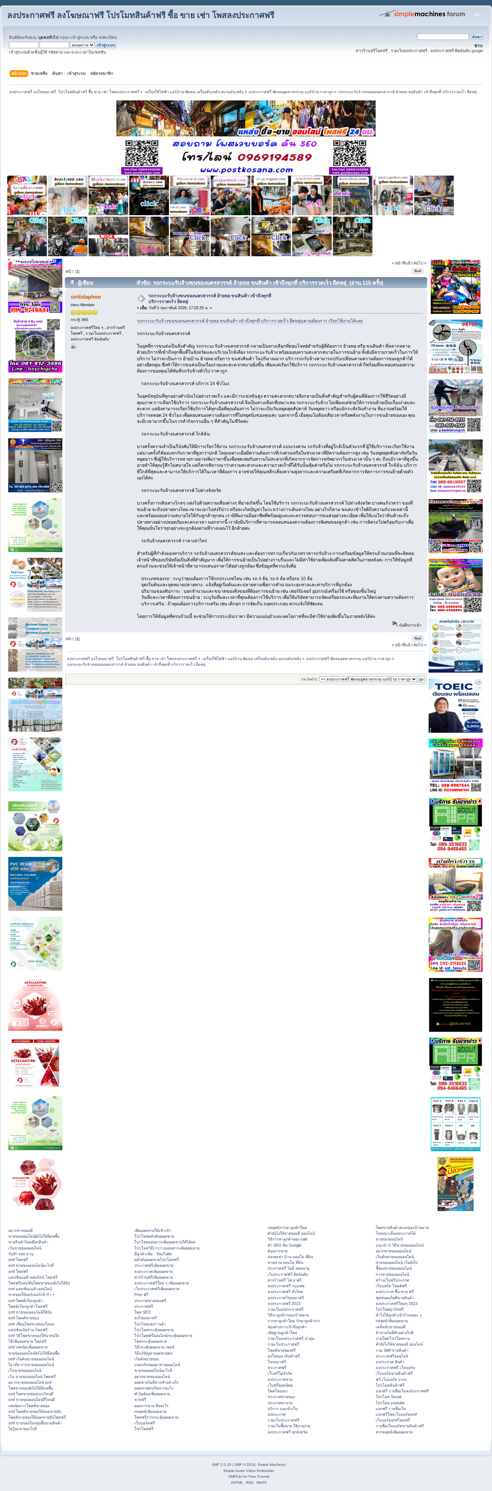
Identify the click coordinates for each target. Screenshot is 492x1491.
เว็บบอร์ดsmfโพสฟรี (393, 1420)
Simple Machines (272, 1465)
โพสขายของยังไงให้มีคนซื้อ (30, 1388)
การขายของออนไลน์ (392, 1274)
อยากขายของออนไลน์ (152, 1376)
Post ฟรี (141, 1294)
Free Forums (259, 1476)
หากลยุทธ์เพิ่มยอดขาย (394, 1432)
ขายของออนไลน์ (389, 1239)
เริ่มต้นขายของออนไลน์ (395, 1257)
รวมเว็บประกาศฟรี (283, 1344)
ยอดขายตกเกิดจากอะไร (154, 1388)
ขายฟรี (140, 1399)
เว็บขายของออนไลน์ (24, 1370)
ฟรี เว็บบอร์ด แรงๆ (391, 1379)
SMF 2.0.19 (221, 1465)
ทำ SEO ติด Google (284, 1245)
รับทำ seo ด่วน (20, 1254)
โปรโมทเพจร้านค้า (150, 1324)
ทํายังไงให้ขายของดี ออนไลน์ (291, 1233)
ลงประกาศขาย (280, 1379)
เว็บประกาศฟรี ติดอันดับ (288, 1274)
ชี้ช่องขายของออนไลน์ (394, 1268)
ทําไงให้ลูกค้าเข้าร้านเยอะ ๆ (399, 1315)
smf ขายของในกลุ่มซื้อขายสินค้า (35, 1423)
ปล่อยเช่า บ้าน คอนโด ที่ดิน (290, 1257)
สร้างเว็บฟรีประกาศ (392, 1280)
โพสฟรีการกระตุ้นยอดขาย (156, 1417)
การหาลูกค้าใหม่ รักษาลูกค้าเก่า (294, 1321)
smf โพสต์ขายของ (23, 1318)
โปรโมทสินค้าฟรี (390, 1385)
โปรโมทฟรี (143, 1429)
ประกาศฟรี (143, 1306)
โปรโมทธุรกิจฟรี (390, 1309)
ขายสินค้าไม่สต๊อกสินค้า (28, 1242)
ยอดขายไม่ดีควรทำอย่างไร (156, 1382)
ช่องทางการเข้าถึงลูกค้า (287, 1327)
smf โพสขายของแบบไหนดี (30, 1394)
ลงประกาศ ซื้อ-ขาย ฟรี (395, 1291)
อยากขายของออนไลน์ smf (30, 1382)
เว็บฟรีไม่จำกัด (280, 1373)
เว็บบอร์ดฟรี (144, 1423)
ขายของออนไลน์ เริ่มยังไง (396, 1262)
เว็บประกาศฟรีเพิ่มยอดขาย (156, 1289)
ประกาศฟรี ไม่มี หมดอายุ (288, 1268)
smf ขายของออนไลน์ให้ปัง (30, 1312)
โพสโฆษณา (278, 1391)
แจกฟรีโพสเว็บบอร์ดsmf (396, 1414)
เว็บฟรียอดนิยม (280, 1385)
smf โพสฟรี (18, 1259)
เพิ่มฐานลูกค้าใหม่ (282, 1332)
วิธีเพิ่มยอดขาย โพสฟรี (27, 1341)
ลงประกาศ (277, 1414)
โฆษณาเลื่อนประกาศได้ (396, 1233)
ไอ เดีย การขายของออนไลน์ (31, 1365)
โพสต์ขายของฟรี (282, 1350)
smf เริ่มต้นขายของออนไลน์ (31, 1359)
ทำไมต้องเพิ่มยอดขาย (152, 1394)
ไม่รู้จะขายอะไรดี (22, 1429)
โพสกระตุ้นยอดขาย (150, 1341)
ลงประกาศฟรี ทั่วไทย (285, 1291)
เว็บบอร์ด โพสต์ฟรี (391, 1286)
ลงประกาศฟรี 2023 (284, 1303)
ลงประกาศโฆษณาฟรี (286, 1298)
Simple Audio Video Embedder (248, 1471)
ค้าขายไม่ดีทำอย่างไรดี (394, 1332)
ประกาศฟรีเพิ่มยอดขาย (153, 1265)
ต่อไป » (419, 263)
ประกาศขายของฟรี (150, 1300)
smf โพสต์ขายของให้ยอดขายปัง (34, 1411)
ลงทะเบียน (108, 37)
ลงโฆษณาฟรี (145, 1318)
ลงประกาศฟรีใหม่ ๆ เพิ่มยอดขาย (161, 1283)
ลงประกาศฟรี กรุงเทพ (286, 1286)
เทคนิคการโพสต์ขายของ (28, 1406)
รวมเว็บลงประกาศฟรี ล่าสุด (291, 1338)
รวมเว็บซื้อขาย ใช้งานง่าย (289, 1426)
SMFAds (235, 1476)
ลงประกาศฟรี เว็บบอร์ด (395, 1367)
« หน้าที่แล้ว (402, 263)
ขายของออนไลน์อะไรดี (153, 1370)
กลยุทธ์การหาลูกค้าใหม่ (287, 1227)
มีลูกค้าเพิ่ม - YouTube (153, 1254)
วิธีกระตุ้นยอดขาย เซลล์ (154, 1347)
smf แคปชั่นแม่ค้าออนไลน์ (30, 1289)
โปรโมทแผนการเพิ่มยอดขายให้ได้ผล (165, 1242)
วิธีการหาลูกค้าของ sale (288, 1239)
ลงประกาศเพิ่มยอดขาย (153, 1271)
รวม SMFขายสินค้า (392, 1350)
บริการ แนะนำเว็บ (283, 1408)
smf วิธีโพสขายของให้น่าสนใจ (33, 1335)
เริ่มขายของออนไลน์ (24, 1248)
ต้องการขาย (277, 1251)
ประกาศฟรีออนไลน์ (392, 1356)
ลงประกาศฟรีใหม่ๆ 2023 (396, 1303)
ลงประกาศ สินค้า (390, 1362)
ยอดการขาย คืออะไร (151, 1406)
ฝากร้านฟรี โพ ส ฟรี (284, 1280)
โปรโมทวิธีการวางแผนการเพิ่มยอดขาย (167, 1248)
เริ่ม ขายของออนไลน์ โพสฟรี (32, 1376)
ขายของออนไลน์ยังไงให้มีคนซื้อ (33, 1236)
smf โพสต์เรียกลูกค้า (25, 1300)
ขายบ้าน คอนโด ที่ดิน (285, 1262)
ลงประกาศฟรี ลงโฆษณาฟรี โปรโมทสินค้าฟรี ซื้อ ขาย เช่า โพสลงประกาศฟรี (140, 15)
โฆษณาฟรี (277, 1362)
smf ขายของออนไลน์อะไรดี (31, 1265)
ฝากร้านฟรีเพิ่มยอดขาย (153, 1277)
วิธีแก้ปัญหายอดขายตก (153, 1353)
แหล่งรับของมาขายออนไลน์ (157, 1365)
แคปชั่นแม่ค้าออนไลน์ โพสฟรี (33, 1277)
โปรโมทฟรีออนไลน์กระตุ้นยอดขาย (163, 1335)
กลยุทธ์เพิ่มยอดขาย (150, 1411)
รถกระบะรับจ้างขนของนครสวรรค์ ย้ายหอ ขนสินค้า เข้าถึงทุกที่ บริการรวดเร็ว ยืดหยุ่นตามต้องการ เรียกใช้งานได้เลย (250, 321)
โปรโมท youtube (390, 1403)
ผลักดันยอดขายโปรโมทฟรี (156, 1259)
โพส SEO (142, 1312)
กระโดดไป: (309, 679)
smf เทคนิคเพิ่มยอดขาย (28, 1347)
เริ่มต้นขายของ (146, 1359)
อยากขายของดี (20, 1230)
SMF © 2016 (244, 1465)
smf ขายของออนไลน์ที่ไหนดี (31, 1399)
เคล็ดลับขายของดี (391, 1327)
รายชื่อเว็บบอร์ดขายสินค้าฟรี (400, 1426)
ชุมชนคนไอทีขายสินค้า (395, 1298)
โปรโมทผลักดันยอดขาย (154, 1236)
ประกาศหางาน (280, 1403)
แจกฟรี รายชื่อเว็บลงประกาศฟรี (402, 1391)
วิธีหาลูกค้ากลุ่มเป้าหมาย (288, 1315)
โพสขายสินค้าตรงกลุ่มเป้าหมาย (402, 1227)
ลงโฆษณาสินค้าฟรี (284, 1356)
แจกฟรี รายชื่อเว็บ (391, 1408)
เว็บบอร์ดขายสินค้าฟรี (394, 1373)
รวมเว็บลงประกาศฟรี (286, 1309)
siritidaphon (86, 297)
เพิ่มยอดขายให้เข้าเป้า (152, 1230)
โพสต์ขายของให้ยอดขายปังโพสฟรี (37, 1417)
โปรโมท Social (388, 1397)
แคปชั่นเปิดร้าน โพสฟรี (28, 1330)
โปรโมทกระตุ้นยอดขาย (154, 1330)
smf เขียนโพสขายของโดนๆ (31, 1324)
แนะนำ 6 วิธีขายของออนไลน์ (400, 1245)
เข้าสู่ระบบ (80, 37)
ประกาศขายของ (281, 1397)
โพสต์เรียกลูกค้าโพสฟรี (28, 1306)
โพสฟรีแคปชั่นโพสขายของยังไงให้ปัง (39, 1283)
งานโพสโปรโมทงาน (393, 1338)
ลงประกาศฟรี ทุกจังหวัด (288, 1432)
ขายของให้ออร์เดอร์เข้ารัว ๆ (31, 1294)
